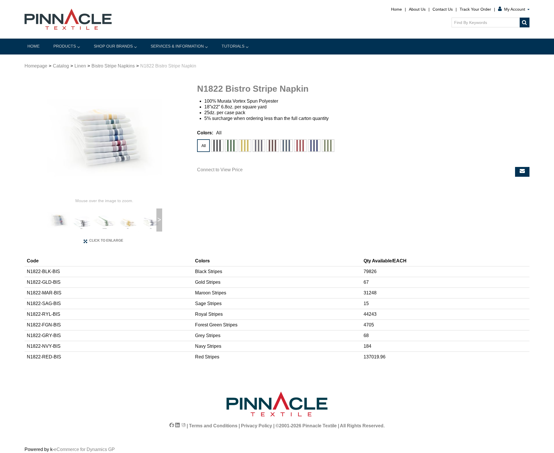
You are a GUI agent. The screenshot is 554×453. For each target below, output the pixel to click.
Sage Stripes (328, 145)
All (203, 145)
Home (396, 9)
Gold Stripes (245, 145)
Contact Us (443, 9)
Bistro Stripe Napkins (113, 65)
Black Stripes (217, 145)
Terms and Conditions (213, 425)
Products (64, 46)
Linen (80, 65)
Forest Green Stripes (231, 145)
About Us (417, 9)
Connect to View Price (220, 169)
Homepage (36, 65)
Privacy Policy (256, 425)
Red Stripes (300, 145)
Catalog (61, 65)
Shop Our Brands (113, 46)
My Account (514, 9)
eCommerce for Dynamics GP (84, 449)
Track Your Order (475, 9)
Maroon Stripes (272, 145)
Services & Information (177, 46)
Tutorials (233, 46)
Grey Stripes (258, 145)
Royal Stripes (314, 145)
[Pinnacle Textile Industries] (68, 19)
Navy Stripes (286, 145)
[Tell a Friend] (522, 172)
